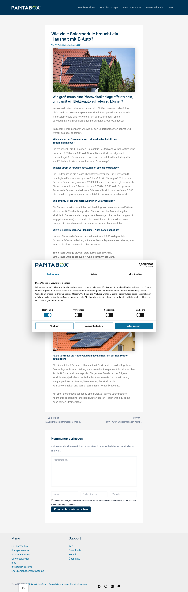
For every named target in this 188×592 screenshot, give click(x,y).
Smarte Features (132, 7)
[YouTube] (119, 587)
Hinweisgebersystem (78, 584)
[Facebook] (99, 587)
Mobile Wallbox (86, 7)
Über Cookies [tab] (135, 274)
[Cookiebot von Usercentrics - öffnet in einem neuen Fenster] (141, 265)
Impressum (64, 584)
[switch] (78, 315)
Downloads (75, 550)
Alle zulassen (133, 326)
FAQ (71, 546)
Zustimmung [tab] (53, 274)
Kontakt (73, 554)
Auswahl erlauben (94, 326)
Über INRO (74, 558)
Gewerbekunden (155, 7)
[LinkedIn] (112, 587)
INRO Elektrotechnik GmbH (36, 584)
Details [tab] (94, 274)
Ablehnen (54, 326)
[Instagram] (105, 587)
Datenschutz (53, 584)
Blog (171, 7)
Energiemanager (109, 7)
